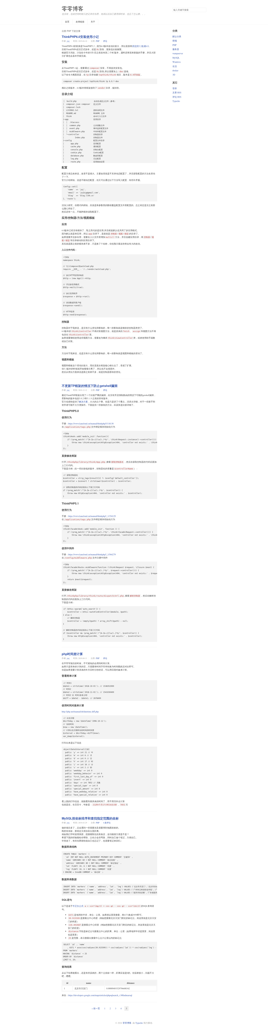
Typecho (176, 101)
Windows (176, 61)
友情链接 (80, 21)
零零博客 (72, 8)
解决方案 (83, 401)
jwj (68, 41)
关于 (93, 21)
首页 (67, 21)
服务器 (175, 49)
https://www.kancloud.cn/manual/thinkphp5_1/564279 (92, 554)
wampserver (177, 53)
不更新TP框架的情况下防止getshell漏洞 (89, 386)
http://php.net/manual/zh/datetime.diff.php (80, 711)
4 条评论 (107, 822)
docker (175, 70)
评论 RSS (176, 96)
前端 (174, 40)
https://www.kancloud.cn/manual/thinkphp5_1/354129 (92, 516)
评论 (105, 41)
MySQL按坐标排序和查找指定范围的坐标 (90, 818)
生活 (174, 66)
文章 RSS (176, 92)
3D (173, 74)
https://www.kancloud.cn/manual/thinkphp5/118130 (91, 423)
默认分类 (176, 36)
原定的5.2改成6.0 (140, 46)
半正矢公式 (78, 905)
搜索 (204, 10)
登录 (174, 88)
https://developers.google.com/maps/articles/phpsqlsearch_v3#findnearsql (100, 995)
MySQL (176, 57)
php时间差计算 (72, 654)
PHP (97, 41)
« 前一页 (96, 1008)
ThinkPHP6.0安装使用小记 (80, 36)
